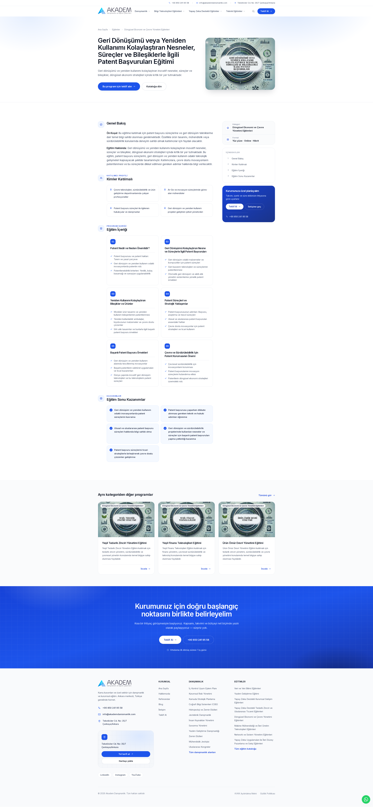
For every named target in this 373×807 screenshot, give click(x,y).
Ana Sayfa (103, 29)
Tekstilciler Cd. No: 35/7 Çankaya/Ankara (256, 3)
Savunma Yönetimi (198, 725)
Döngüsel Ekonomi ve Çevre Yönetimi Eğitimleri (147, 29)
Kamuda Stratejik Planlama (202, 699)
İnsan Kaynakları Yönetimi (201, 720)
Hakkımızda (164, 693)
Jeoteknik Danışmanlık (200, 715)
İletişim (162, 709)
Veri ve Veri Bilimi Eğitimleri (247, 688)
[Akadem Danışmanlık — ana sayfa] (114, 11)
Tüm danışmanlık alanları (202, 752)
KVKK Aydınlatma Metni (246, 793)
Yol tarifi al (124, 754)
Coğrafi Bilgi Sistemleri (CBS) (203, 704)
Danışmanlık (141, 11)
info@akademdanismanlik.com (213, 3)
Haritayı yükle (126, 761)
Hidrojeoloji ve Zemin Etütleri (203, 709)
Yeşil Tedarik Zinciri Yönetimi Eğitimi (124, 542)
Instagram (120, 775)
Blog (161, 704)
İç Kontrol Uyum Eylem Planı (203, 688)
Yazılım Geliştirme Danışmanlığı (204, 731)
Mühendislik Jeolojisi (199, 741)
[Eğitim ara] (253, 11)
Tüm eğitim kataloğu (245, 748)
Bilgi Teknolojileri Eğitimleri (168, 11)
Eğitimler (116, 29)
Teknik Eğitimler (234, 11)
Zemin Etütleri (196, 736)
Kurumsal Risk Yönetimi (200, 693)
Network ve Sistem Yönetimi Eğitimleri (253, 734)
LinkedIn (104, 775)
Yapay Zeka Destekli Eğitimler (204, 11)
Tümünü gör (265, 495)
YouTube (136, 775)
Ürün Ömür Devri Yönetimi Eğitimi (243, 542)
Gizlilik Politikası (267, 793)
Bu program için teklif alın (117, 86)
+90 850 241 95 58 (180, 3)
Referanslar (164, 699)
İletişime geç (254, 206)
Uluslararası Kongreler (199, 746)
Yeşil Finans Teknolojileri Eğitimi (181, 542)
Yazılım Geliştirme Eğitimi (246, 693)
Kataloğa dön (154, 86)
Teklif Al (264, 11)
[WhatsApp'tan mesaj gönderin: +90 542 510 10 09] (366, 799)
